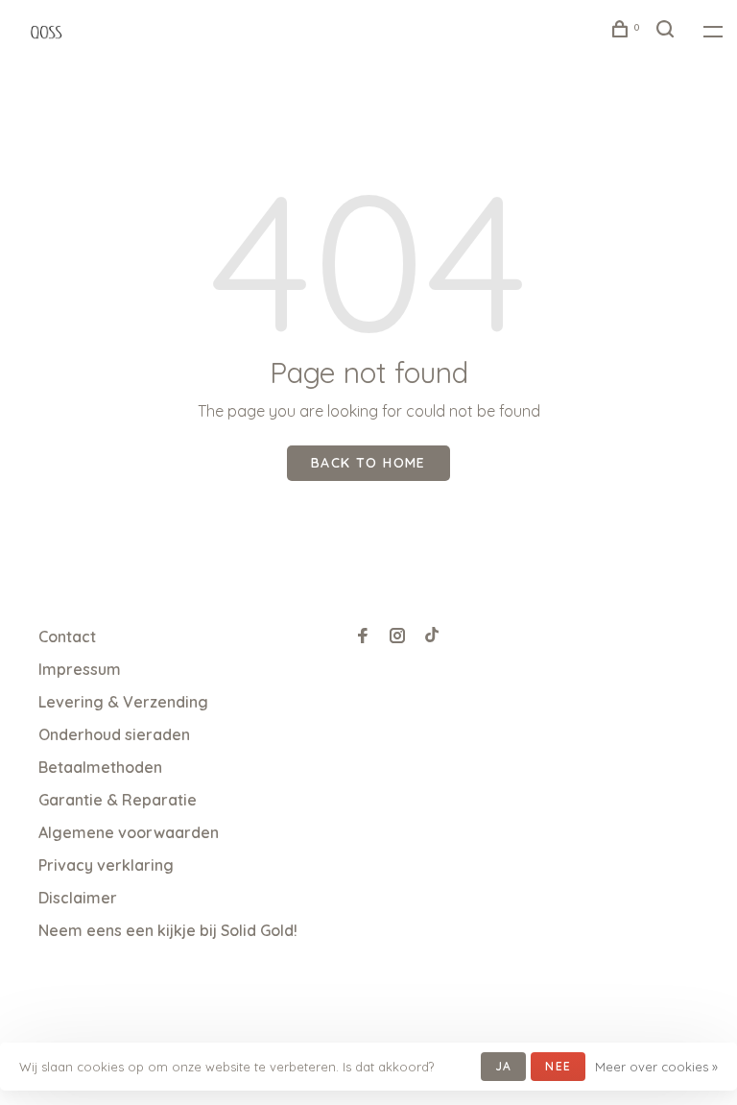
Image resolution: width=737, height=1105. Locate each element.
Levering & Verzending (123, 701)
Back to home (368, 462)
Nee (558, 1066)
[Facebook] (362, 636)
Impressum (79, 669)
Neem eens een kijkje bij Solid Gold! (167, 930)
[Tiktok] (432, 636)
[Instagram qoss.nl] (397, 636)
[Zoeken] (667, 31)
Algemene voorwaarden (128, 832)
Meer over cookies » (656, 1066)
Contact (67, 636)
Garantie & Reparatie (117, 799)
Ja (503, 1066)
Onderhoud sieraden (114, 734)
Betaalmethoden (100, 767)
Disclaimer (77, 897)
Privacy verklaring (106, 865)
